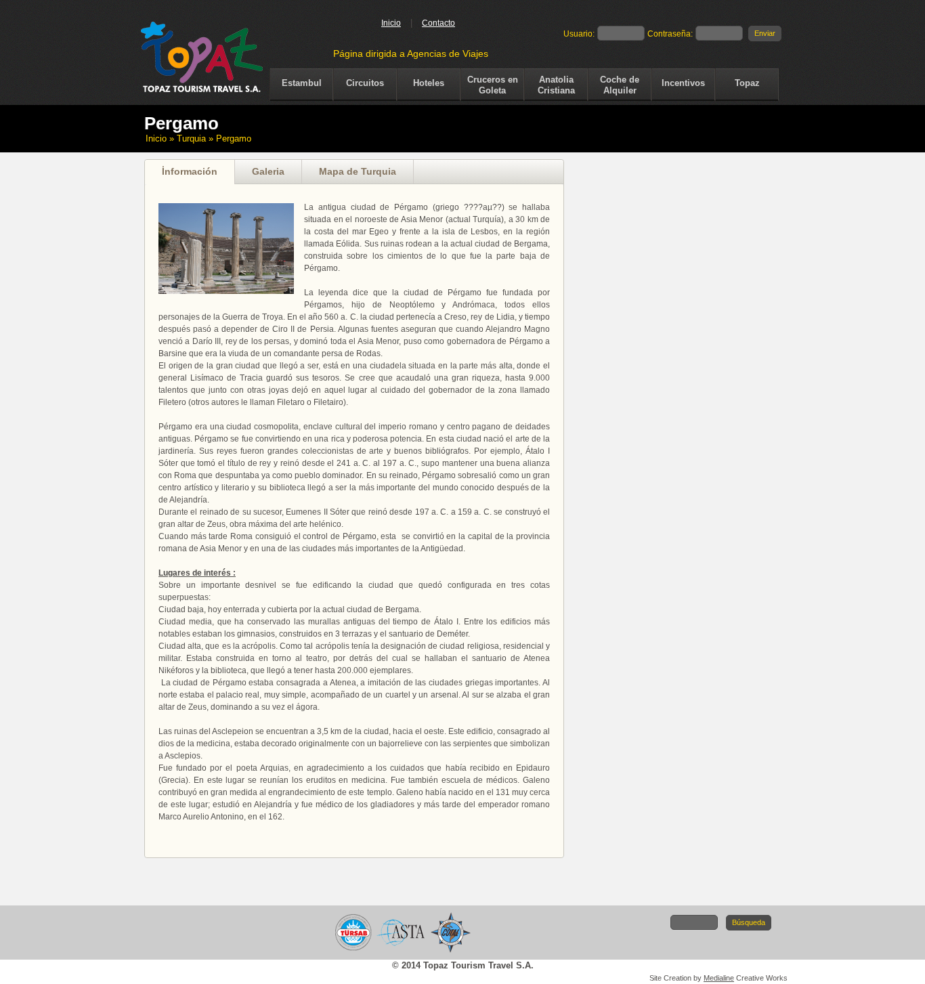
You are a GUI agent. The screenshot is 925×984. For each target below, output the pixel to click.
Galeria (268, 171)
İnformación (189, 171)
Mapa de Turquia (357, 171)
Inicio (391, 23)
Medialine (719, 978)
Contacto (438, 23)
